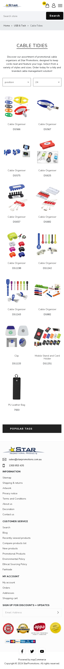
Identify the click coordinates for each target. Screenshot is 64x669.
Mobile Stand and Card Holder (47, 357)
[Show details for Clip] (17, 337)
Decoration (8, 509)
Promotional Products (14, 553)
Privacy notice (10, 493)
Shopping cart (10, 598)
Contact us (8, 514)
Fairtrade (7, 569)
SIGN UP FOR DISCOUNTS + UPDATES (26, 605)
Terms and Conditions (14, 498)
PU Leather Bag (16, 405)
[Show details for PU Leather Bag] (17, 386)
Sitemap (7, 477)
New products (10, 548)
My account (9, 582)
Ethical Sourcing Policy (15, 564)
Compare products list (14, 543)
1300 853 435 (16, 465)
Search (54, 16)
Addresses (8, 593)
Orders (6, 587)
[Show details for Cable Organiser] (17, 105)
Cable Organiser (17, 124)
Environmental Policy (14, 559)
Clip (17, 355)
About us (7, 504)
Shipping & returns (13, 483)
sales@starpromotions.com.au (25, 459)
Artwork (7, 488)
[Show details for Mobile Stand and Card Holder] (47, 337)
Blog (5, 532)
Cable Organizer (17, 263)
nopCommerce (38, 659)
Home (7, 25)
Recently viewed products (17, 538)
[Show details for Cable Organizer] (17, 244)
